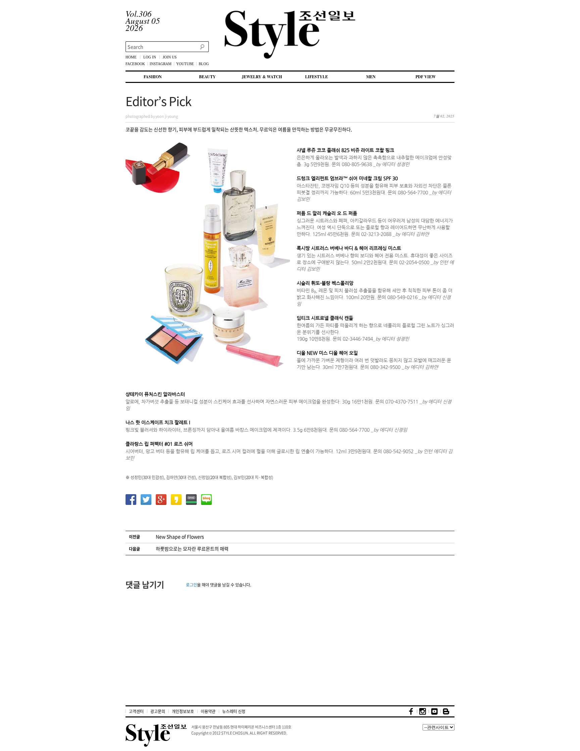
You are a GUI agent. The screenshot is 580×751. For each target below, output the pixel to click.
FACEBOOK (135, 64)
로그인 (191, 585)
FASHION (153, 77)
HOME (131, 57)
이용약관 (208, 711)
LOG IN (149, 57)
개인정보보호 (183, 711)
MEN (371, 77)
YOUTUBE (185, 64)
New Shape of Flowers (180, 536)
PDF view (426, 77)
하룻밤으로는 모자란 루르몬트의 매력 (192, 548)
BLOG (204, 64)
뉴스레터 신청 (233, 711)
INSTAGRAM (161, 64)
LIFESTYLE (316, 77)
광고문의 (157, 711)
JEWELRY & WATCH (262, 77)
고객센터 (136, 711)
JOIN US (170, 57)
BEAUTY (207, 77)
